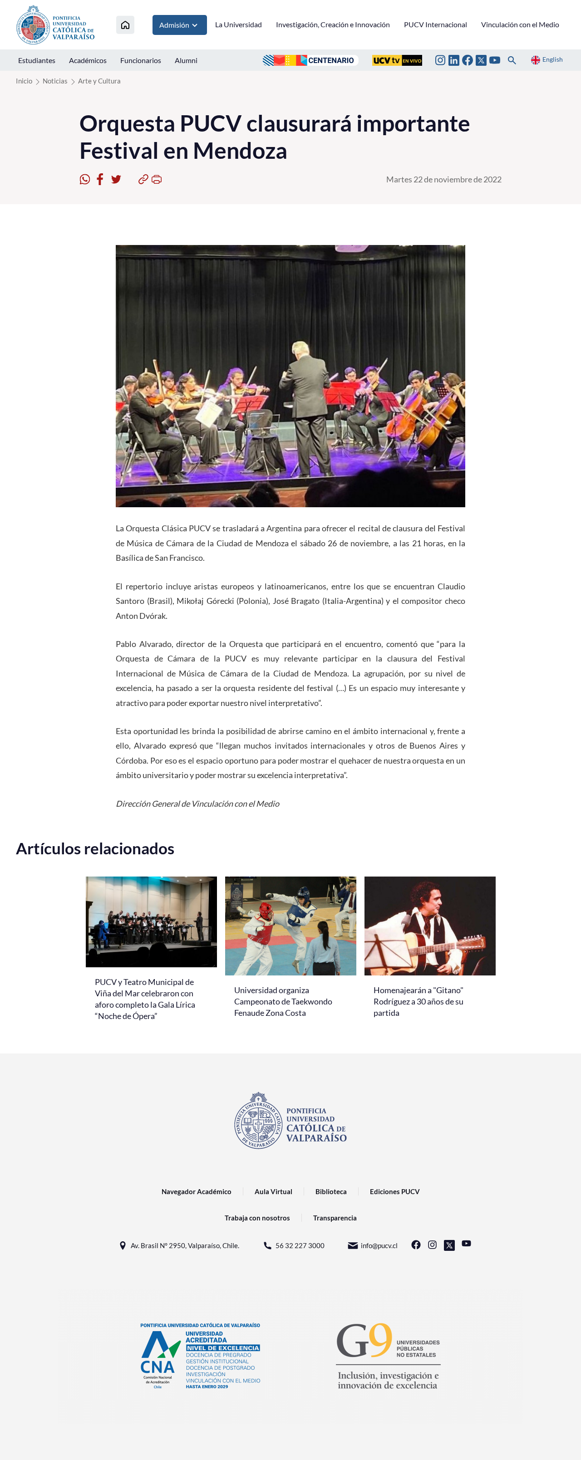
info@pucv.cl (379, 1245)
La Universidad (238, 24)
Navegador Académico (196, 1191)
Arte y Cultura (99, 81)
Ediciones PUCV (395, 1191)
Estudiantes (36, 60)
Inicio (24, 81)
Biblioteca (331, 1191)
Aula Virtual (273, 1191)
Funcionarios (140, 60)
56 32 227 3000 (300, 1245)
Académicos (88, 60)
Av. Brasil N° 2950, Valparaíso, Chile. (185, 1245)
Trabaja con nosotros (257, 1218)
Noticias (55, 81)
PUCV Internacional (435, 24)
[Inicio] (125, 24)
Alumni (186, 60)
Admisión (174, 24)
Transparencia (335, 1218)
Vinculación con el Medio (520, 24)
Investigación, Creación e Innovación (333, 24)
